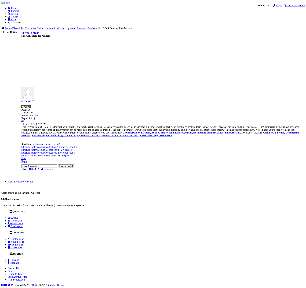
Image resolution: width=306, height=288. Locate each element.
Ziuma (14, 217)
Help (13, 19)
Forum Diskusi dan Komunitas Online (24, 28)
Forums (15, 11)
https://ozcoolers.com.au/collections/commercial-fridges (49, 147)
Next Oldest (29, 169)
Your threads (17, 241)
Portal (14, 8)
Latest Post (16, 247)
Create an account (295, 5)
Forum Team (16, 223)
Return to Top (15, 274)
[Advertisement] (162, 62)
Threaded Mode (30, 33)
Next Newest (44, 169)
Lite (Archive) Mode (18, 276)
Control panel (17, 239)
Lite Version (16, 226)
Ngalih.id (14, 262)
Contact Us (16, 220)
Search (14, 13)
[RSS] (12, 285)
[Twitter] (9, 285)
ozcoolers (26, 101)
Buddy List (17, 244)
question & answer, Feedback (82, 28)
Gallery (14, 16)
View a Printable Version (20, 181)
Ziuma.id (14, 260)
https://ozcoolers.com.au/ (47, 144)
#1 (22, 121)
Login (279, 5)
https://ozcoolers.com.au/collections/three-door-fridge (48, 152)
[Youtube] (5, 285)
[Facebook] (2, 285)
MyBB (30, 285)
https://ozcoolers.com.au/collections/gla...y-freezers (46, 149)
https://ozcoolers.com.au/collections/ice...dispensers (47, 155)
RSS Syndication (16, 279)
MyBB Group (56, 285)
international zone (55, 28)
